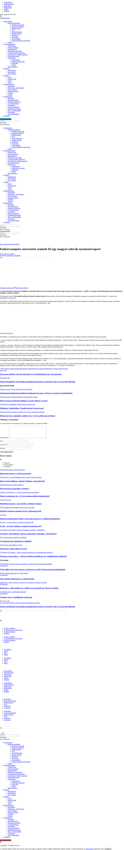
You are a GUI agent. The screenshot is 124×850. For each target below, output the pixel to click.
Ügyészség (15, 37)
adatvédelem (89, 849)
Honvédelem (12, 72)
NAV (13, 30)
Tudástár (6, 11)
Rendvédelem (8, 21)
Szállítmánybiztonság (14, 109)
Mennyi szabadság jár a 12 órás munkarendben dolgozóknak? (25, 496)
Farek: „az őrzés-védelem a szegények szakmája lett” (21, 526)
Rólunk (6, 9)
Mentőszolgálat (16, 28)
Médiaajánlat (8, 7)
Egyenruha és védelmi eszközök (17, 54)
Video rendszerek (13, 47)
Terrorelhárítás (16, 39)
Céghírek (10, 93)
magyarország (37, 369)
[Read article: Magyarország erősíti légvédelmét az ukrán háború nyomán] (62, 397)
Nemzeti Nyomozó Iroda (54, 369)
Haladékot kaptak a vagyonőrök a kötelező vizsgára (21, 504)
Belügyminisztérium (14, 23)
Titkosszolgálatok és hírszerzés (21, 40)
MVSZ (6, 651)
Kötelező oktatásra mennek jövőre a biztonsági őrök (20, 511)
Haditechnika (12, 70)
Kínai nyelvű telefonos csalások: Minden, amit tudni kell (22, 481)
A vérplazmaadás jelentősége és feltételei (15, 541)
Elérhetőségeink (9, 4)
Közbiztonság (8, 96)
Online (14, 65)
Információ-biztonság (18, 61)
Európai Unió (12, 79)
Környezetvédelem (13, 107)
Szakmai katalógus (9, 632)
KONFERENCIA (5, 119)
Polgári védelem (17, 33)
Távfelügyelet (12, 46)
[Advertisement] (62, 319)
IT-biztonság (11, 58)
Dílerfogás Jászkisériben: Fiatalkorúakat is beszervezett (22, 408)
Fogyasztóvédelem (13, 114)
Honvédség (7, 699)
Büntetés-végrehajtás (18, 25)
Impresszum (7, 6)
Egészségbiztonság (13, 56)
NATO (10, 81)
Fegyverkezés (12, 74)
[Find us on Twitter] (1, 16)
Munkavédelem (12, 67)
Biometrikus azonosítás (15, 51)
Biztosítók (11, 98)
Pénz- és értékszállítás (14, 110)
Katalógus (7, 116)
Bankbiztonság (12, 49)
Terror (10, 82)
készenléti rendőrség (27, 369)
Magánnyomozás (13, 91)
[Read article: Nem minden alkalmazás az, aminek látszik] (62, 573)
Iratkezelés (15, 63)
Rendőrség (15, 35)
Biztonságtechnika (9, 44)
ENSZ (10, 77)
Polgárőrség (11, 86)
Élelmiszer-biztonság (14, 102)
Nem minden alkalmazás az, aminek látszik (17, 579)
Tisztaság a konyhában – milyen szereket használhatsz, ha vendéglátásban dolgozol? (33, 556)
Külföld (6, 75)
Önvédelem (11, 112)
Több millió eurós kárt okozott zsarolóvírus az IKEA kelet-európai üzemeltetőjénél (32, 569)
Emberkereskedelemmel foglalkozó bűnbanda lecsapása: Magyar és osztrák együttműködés (36, 393)
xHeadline (17, 255)
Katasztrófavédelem (18, 26)
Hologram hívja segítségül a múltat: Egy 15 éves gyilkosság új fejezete (27, 416)
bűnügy (7, 369)
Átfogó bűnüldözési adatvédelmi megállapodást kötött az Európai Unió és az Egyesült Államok (37, 607)
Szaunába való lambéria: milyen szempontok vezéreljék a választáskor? (28, 534)
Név (1, 441)
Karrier (10, 42)
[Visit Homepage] (5, 18)
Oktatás (10, 95)
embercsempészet (15, 369)
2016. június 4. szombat (7, 254)
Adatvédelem (8, 2)
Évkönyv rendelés (9, 628)
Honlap (2, 448)
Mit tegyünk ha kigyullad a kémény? (14, 489)
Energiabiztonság (13, 100)
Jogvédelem (11, 105)
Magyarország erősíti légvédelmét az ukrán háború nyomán (24, 401)
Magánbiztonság (9, 84)
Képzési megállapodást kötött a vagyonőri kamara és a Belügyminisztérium (30, 519)
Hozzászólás (4, 437)
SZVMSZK (7, 649)
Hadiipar (6, 68)
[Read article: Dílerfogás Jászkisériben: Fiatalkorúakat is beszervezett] (62, 404)
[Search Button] (19, 121)
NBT (5, 653)
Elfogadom (108, 849)
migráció (44, 369)
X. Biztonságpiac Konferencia (13, 630)
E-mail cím (3, 444)
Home (2, 244)
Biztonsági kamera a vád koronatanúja (15, 474)
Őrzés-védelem (12, 89)
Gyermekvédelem (13, 103)
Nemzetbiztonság (17, 32)
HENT (6, 655)
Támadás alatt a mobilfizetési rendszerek (16, 597)
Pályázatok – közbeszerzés (16, 88)
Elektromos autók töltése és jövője (13, 549)
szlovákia (65, 369)
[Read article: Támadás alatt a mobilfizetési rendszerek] (62, 592)
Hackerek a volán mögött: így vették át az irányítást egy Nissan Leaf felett (29, 588)
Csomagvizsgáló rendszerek (16, 53)
